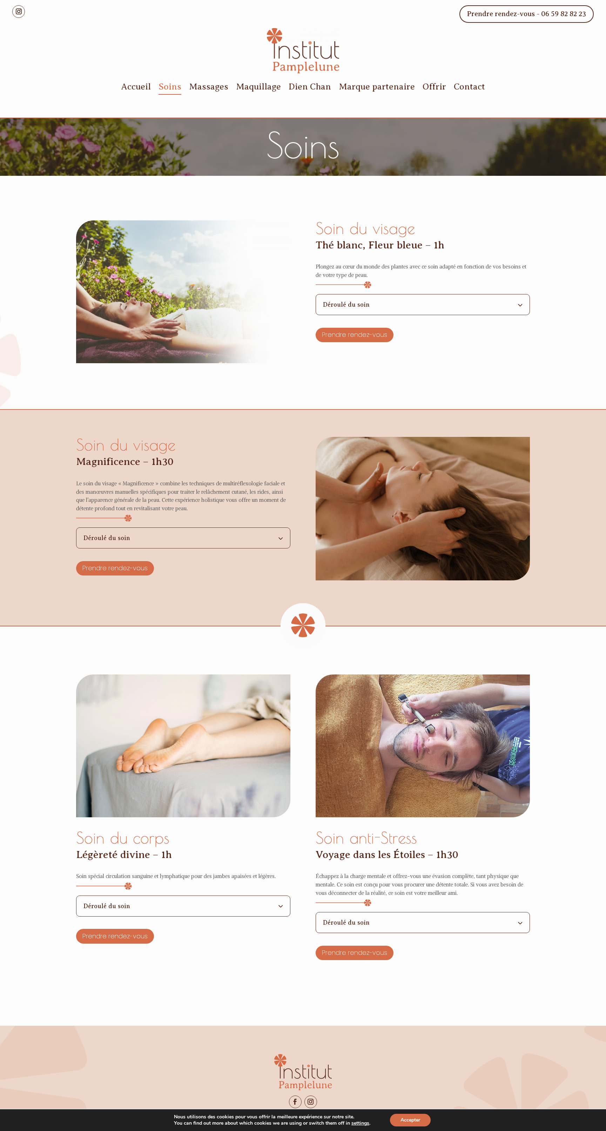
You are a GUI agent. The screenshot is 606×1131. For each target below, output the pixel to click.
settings (360, 1123)
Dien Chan (310, 87)
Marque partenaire (377, 87)
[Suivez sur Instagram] (18, 11)
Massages (208, 87)
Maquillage (258, 87)
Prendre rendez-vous (354, 334)
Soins (170, 87)
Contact (469, 87)
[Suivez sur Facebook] (295, 1102)
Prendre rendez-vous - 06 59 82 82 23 (526, 14)
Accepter (410, 1120)
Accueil (136, 87)
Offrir (434, 87)
